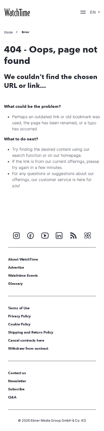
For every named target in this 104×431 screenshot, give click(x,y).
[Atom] (88, 235)
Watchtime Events (23, 275)
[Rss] (73, 235)
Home (8, 32)
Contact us (17, 373)
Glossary (15, 283)
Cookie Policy (19, 324)
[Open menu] (83, 12)
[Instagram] (16, 235)
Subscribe (16, 389)
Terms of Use (19, 308)
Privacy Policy (19, 316)
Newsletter (17, 381)
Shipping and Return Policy (30, 332)
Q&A (12, 397)
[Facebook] (31, 235)
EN (93, 12)
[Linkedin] (59, 235)
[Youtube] (45, 235)
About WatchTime (23, 259)
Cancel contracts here (26, 340)
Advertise (16, 267)
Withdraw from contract (28, 348)
